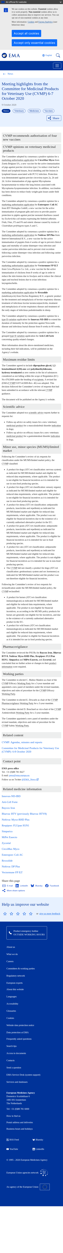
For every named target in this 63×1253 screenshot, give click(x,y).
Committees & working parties (20, 968)
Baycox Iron (8, 807)
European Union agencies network (22, 1172)
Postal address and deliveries (19, 1122)
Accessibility (12, 1003)
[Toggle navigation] (57, 66)
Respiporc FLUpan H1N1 (15, 825)
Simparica (7, 831)
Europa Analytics (45, 22)
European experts (14, 983)
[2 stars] (8, 913)
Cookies (31, 22)
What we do (12, 954)
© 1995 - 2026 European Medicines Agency (26, 1160)
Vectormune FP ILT (12, 872)
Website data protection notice (20, 1025)
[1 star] (5, 913)
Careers (9, 961)
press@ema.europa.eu (19, 775)
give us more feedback (49, 913)
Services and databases (17, 1082)
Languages (11, 996)
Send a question (13, 1067)
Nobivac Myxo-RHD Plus (15, 819)
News (10, 74)
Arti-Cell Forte (10, 802)
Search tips (11, 1046)
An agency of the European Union (22, 1187)
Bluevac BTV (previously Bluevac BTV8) (24, 813)
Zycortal (6, 843)
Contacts (10, 1060)
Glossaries (11, 1011)
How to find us (13, 1116)
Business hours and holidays (19, 1129)
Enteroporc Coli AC (12, 854)
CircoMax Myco (10, 848)
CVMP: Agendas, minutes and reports (22, 742)
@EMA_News (29, 779)
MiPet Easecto (9, 837)
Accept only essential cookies (34, 43)
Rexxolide (7, 860)
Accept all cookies (26, 33)
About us (10, 947)
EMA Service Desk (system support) (23, 1075)
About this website (15, 989)
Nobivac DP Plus (11, 866)
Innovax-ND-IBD (11, 796)
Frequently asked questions (19, 1039)
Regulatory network (15, 975)
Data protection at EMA (17, 1032)
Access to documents (16, 1053)
